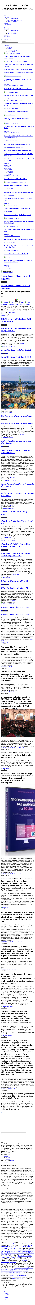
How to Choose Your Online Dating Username (17, 208)
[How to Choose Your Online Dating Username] (10, 205)
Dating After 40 (8, 165)
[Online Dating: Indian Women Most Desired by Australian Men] (12, 76)
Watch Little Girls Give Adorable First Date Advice (18, 192)
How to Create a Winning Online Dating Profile (17, 215)
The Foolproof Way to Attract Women (17, 416)
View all (6, 84)
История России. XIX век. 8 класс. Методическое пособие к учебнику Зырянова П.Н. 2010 (17, 1251)
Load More (4, 1111)
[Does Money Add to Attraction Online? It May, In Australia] (15, 61)
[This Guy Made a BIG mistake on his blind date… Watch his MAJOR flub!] (7, 257)
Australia (9, 47)
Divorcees (7, 166)
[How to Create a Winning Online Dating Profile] (8, 211)
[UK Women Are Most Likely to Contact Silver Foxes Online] (11, 123)
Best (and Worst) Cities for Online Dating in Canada (19, 95)
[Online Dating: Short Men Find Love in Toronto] (13, 85)
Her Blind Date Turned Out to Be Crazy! (16, 254)
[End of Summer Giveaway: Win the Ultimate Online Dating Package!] (11, 218)
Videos (9, 174)
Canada (9, 48)
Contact (6, 23)
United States (11, 51)
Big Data (6, 45)
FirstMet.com (7, 24)
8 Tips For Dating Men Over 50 (14, 581)
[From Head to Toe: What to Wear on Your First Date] (9, 195)
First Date (10, 171)
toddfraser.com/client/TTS (19, 1278)
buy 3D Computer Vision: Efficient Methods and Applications (16, 1256)
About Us (6, 17)
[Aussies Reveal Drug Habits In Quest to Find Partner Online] (12, 53)
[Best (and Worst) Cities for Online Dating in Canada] (11, 92)
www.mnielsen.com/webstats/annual (10, 1244)
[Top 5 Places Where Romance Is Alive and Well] (14, 147)
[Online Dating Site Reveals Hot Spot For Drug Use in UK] (13, 100)
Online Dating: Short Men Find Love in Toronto (18, 89)
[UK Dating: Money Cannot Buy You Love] (11, 108)
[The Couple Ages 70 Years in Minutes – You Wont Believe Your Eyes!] (10, 242)
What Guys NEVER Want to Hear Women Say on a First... (16, 545)
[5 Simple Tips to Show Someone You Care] (15, 182)
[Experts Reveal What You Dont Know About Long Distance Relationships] (12, 132)
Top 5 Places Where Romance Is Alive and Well (17, 150)
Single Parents (8, 266)
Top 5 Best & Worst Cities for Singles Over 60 (17, 144)
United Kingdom (12, 50)
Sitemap (6, 1297)
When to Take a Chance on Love (15, 607)
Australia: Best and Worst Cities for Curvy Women (18, 72)
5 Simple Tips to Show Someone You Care (16, 185)
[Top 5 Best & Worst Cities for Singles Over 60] (10, 140)
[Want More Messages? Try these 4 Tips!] (11, 175)
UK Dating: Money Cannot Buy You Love (16, 111)
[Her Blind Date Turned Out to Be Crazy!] (14, 250)
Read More (12, 312)
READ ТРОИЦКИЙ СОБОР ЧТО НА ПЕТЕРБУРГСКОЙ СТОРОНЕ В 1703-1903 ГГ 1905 (16, 1247)
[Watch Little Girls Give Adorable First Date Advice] (12, 189)
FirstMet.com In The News (14, 20)
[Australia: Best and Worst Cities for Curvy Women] (18, 69)
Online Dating (8, 169)
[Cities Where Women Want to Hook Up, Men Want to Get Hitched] (19, 155)
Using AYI (10, 172)
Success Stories (8, 268)
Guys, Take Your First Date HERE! (16, 350)
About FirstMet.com (12, 18)
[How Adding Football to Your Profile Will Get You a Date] (11, 226)
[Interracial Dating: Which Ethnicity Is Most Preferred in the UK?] (9, 115)
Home (5, 15)
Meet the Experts (12, 21)
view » (6, 1156)
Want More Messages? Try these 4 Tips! (15, 179)
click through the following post (17, 1275)
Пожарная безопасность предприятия (14, 1261)
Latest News (7, 168)
